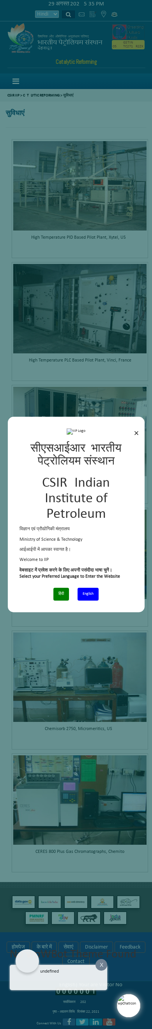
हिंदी (61, 594)
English (88, 594)
